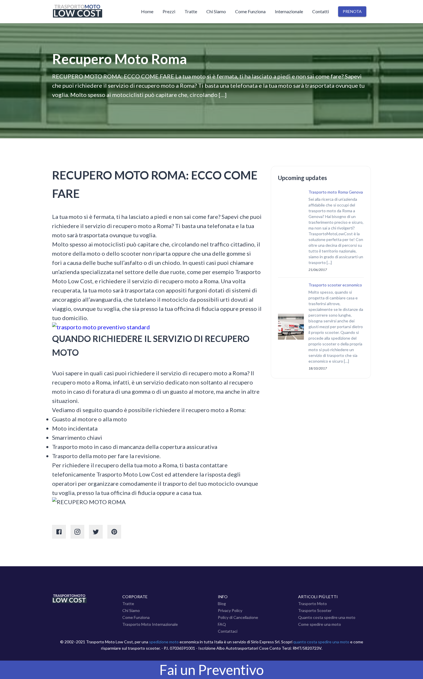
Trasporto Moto (312, 603)
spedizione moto (164, 641)
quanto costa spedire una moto (321, 641)
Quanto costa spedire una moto (326, 617)
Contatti (320, 11)
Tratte (190, 11)
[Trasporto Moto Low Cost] (88, 11)
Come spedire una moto (319, 624)
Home (147, 11)
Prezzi (169, 11)
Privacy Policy (230, 610)
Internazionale (289, 11)
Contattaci (227, 631)
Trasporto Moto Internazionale (150, 624)
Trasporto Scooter (314, 610)
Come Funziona (250, 11)
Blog (222, 603)
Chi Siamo (216, 11)
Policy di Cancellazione (238, 617)
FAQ (222, 624)
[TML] (69, 601)
